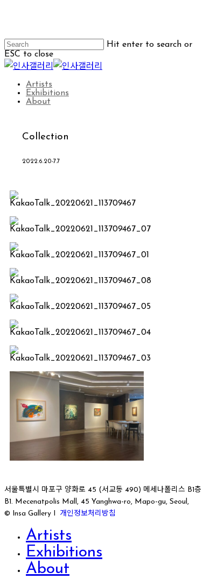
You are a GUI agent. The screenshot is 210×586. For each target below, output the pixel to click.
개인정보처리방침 (88, 513)
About (47, 569)
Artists (49, 535)
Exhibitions (64, 552)
